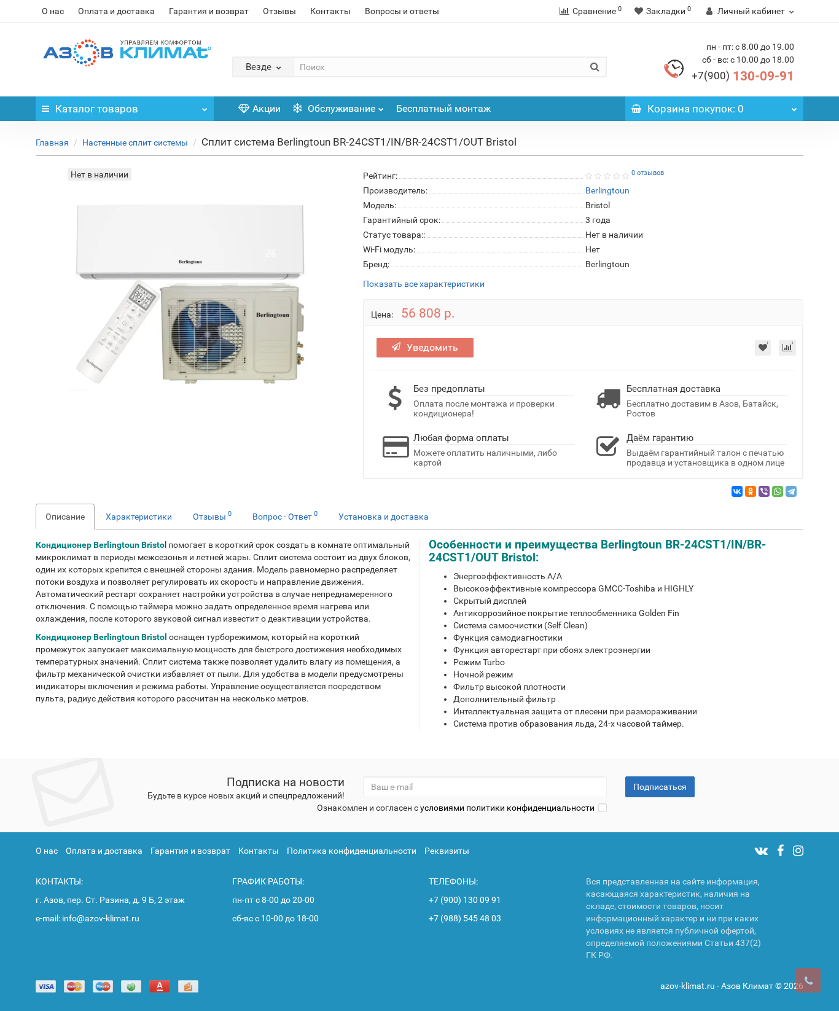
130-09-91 (743, 76)
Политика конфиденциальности (351, 851)
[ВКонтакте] (737, 491)
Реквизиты (446, 851)
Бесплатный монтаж (443, 108)
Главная (52, 142)
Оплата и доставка (116, 11)
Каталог (96, 109)
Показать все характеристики (424, 284)
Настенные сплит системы (135, 142)
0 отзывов (647, 173)
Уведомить (432, 347)
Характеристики (139, 516)
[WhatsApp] (777, 491)
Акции (266, 108)
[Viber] (764, 491)
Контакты (330, 11)
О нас (53, 11)
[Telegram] (791, 491)
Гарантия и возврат (209, 11)
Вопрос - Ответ (285, 515)
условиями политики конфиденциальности (507, 808)
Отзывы (279, 11)
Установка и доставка (383, 516)
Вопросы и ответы (402, 11)
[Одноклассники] (750, 491)
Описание (65, 516)
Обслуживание (340, 108)
